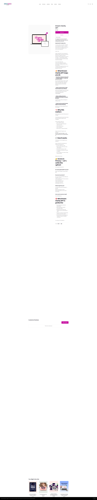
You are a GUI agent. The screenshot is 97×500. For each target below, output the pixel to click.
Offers (52, 4)
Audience (48, 4)
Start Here (43, 4)
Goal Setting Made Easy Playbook (43, 495)
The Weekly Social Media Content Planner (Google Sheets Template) (64, 495)
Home (40, 4)
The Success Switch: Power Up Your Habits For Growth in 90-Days (32, 495)
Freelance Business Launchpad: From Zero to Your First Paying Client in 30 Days (53, 494)
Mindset (59, 4)
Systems (55, 4)
